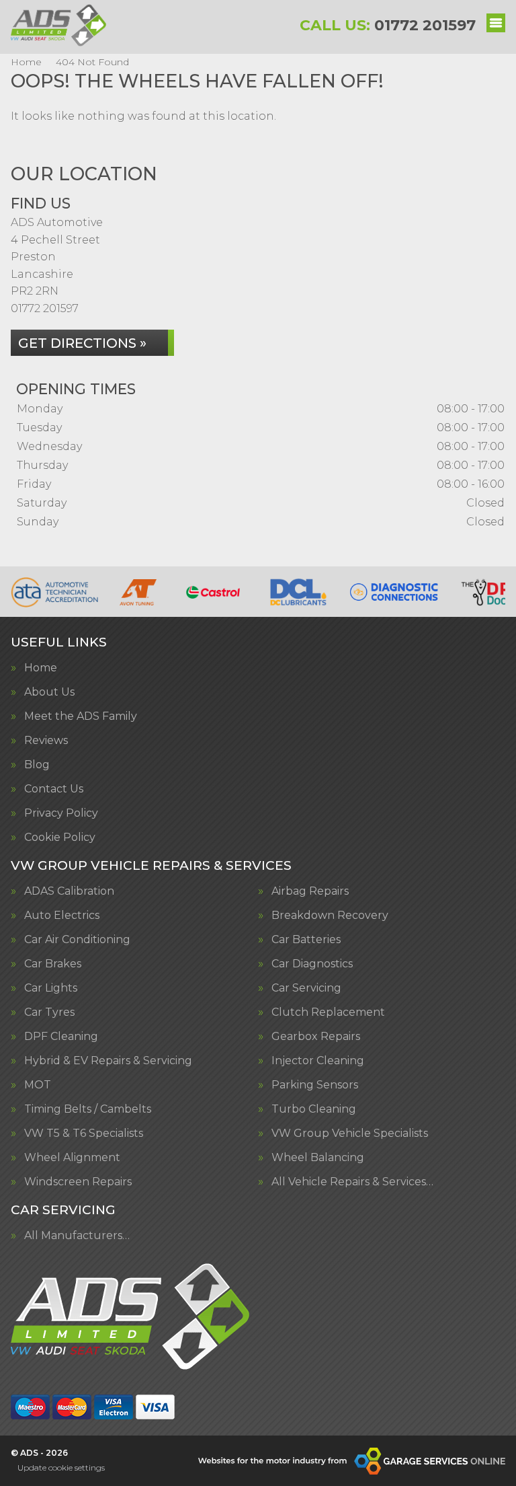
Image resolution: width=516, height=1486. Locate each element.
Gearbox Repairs (315, 1036)
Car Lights (50, 988)
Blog (37, 764)
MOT (37, 1085)
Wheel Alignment (72, 1157)
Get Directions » (82, 343)
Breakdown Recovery (329, 915)
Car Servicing (306, 988)
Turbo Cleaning (313, 1109)
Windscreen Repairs (78, 1182)
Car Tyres (49, 1012)
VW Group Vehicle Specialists (349, 1133)
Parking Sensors (314, 1085)
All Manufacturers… (77, 1235)
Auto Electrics (61, 915)
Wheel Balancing (317, 1157)
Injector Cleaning (317, 1060)
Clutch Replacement (328, 1012)
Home (40, 668)
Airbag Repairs (310, 891)
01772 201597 (388, 25)
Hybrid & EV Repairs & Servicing (108, 1060)
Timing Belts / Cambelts (87, 1109)
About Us (49, 692)
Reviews (46, 740)
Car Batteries (306, 939)
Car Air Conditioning (77, 939)
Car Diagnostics (312, 964)
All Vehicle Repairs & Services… (352, 1182)
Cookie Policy (59, 837)
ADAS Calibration (69, 891)
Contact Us (53, 789)
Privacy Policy (61, 813)
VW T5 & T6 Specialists (83, 1133)
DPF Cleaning (61, 1036)
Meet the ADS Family (80, 716)
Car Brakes (52, 964)
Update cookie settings (61, 1467)
